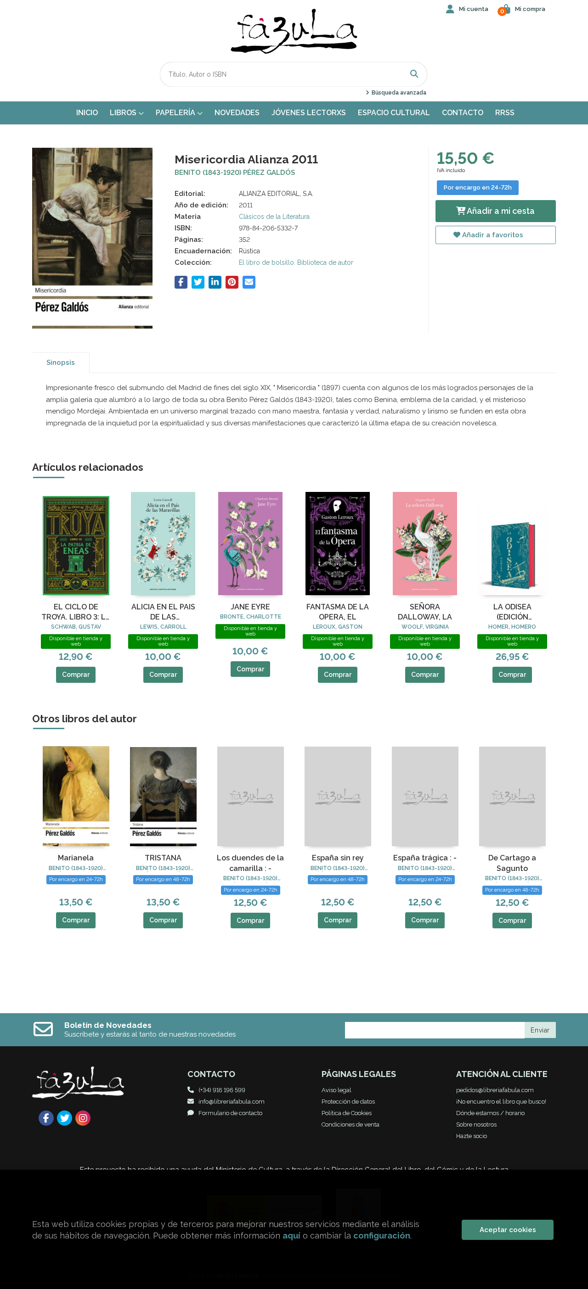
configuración (381, 1235)
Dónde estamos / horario (490, 1113)
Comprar (76, 674)
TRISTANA (163, 858)
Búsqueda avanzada (398, 92)
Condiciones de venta (350, 1124)
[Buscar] (414, 74)
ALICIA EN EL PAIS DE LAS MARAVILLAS (163, 613)
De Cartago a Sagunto (512, 863)
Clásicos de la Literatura (274, 216)
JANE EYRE (250, 607)
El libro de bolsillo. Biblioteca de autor (296, 262)
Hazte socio (471, 1136)
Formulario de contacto (230, 1113)
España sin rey (338, 858)
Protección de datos (348, 1101)
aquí (291, 1235)
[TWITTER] (64, 1118)
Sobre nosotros (476, 1124)
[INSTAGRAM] (82, 1118)
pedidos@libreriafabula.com (495, 1090)
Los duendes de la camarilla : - (250, 863)
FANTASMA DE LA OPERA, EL (337, 612)
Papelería (176, 112)
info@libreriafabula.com (231, 1101)
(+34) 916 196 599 (221, 1090)
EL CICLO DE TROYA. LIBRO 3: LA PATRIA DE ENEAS (76, 613)
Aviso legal (336, 1090)
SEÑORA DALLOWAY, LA (425, 612)
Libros (124, 112)
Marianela (76, 858)
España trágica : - (425, 858)
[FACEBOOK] (46, 1118)
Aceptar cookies (508, 1230)
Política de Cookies (347, 1113)
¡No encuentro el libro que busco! (501, 1101)
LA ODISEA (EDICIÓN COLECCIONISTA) (512, 613)
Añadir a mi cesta (500, 211)
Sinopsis (60, 362)
